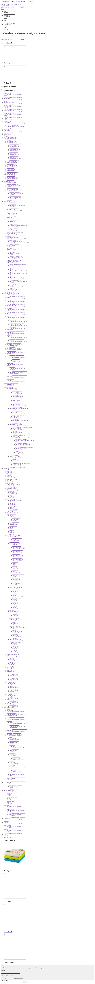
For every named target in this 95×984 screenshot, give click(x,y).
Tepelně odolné (13, 373)
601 (10, 285)
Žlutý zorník (12, 258)
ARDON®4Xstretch (17, 547)
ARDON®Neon (16, 554)
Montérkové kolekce (11, 490)
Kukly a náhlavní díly (12, 189)
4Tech (11, 491)
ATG (5, 95)
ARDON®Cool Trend (17, 548)
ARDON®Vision (16, 560)
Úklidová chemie (14, 157)
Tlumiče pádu (13, 226)
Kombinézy (12, 506)
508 (10, 265)
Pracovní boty (13, 674)
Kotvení (8, 217)
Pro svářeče (6, 782)
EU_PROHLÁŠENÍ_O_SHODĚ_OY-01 (10, 973)
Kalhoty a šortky (10, 797)
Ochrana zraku (7, 246)
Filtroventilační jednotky (12, 185)
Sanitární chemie (13, 154)
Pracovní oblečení (8, 482)
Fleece (5, 118)
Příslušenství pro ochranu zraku (17, 254)
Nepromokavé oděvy (11, 512)
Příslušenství (12, 289)
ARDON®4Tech (16, 546)
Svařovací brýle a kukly (15, 256)
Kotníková (9, 673)
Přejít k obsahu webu (16, 4)
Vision (11, 498)
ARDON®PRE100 (17, 555)
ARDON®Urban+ (16, 559)
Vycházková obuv (11, 479)
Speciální (9, 365)
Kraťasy (11, 508)
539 (10, 269)
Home (5, 11)
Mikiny (5, 136)
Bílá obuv (12, 683)
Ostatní (11, 288)
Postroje (11, 222)
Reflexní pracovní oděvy (15, 587)
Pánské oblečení (10, 180)
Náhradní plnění (7, 15)
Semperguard (10, 128)
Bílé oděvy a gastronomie (15, 500)
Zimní (8, 480)
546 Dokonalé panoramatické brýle (18, 270)
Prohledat (6, 980)
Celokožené (6, 98)
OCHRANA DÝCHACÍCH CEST (18, 408)
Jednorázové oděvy (11, 488)
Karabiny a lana (10, 216)
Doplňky (9, 471)
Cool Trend (12, 492)
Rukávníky (6, 805)
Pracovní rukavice (8, 707)
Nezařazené (6, 181)
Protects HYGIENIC (11, 125)
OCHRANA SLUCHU (15, 424)
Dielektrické (6, 107)
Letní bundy (6, 134)
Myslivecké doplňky (11, 178)
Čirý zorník (9, 248)
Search (22, 7)
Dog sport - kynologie (12, 177)
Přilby (11, 206)
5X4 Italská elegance (20, 445)
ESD (5, 116)
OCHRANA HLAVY (15, 417)
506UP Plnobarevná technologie (17, 264)
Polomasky (12, 198)
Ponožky (9, 472)
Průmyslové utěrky (14, 152)
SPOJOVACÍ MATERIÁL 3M (17, 467)
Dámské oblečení (11, 176)
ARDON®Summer (17, 558)
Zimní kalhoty (13, 608)
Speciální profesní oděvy (15, 596)
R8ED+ (11, 495)
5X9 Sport (12, 284)
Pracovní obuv (7, 669)
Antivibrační (6, 93)
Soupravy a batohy (14, 224)
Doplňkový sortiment (11, 138)
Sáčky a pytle (13, 153)
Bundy (11, 515)
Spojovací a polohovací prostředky (18, 225)
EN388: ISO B (16, 359)
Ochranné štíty (13, 204)
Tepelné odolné (7, 827)
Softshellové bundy (14, 484)
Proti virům (12, 347)
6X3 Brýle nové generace (16, 286)
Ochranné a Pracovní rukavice (11, 293)
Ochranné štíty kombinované (16, 205)
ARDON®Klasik (16, 552)
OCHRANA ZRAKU (15, 429)
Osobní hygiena (13, 148)
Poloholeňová (13, 690)
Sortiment (6, 12)
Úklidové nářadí (13, 160)
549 (10, 272)
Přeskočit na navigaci (6, 4)
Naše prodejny (7, 16)
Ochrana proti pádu (8, 214)
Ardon (8, 122)
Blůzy (11, 502)
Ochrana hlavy (7, 201)
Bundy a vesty (10, 483)
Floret (13, 563)
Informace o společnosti (9, 14)
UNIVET (9, 262)
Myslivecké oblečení (8, 174)
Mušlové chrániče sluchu (12, 237)
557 (10, 274)
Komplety (12, 507)
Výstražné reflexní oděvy (15, 598)
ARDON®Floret (16, 551)
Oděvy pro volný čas (11, 514)
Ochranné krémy (10, 141)
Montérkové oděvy (11, 499)
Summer (11, 496)
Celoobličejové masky (12, 184)
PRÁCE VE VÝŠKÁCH (16, 456)
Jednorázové (6, 121)
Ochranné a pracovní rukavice (14, 94)
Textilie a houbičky (14, 156)
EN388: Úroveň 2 (16, 759)
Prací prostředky (13, 150)
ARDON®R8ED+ (16, 556)
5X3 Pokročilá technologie (16, 278)
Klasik (14, 564)
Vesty (11, 486)
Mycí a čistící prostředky (9, 137)
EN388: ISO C (16, 360)
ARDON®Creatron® (17, 550)
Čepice (5, 101)
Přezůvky (9, 473)
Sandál (8, 475)
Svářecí (8, 376)
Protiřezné (12, 340)
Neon (13, 566)
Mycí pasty (9, 140)
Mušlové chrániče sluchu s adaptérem (15, 238)
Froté (8, 795)
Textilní (8, 380)
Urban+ (14, 570)
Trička (11, 532)
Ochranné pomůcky (11, 142)
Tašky (8, 802)
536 (10, 268)
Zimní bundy (13, 487)
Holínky (11, 685)
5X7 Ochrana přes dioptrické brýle (18, 281)
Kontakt (5, 18)
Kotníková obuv (13, 687)
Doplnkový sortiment (14, 144)
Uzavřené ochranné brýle (15, 257)
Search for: (3, 7)
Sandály (8, 476)
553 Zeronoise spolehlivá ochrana (17, 273)
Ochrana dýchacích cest (9, 182)
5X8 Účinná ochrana (14, 282)
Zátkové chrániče (14, 244)
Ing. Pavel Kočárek (18, 978)
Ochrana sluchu (7, 236)
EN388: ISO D (16, 361)
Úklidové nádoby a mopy (15, 158)
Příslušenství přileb (14, 208)
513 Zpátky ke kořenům (15, 266)
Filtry (8, 186)
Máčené (8, 335)
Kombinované (7, 130)
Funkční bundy (16, 518)
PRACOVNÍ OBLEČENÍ (13, 535)
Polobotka (9, 677)
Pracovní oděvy (10, 610)
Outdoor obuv (7, 469)
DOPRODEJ (13, 345)
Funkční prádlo (7, 120)
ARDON (12, 320)
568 (10, 276)
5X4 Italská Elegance (15, 280)
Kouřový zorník (10, 249)
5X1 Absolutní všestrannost (16, 277)
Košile (5, 133)
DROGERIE (13, 389)
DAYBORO (13, 494)
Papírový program (14, 149)
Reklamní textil (7, 790)
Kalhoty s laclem (13, 504)
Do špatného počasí (8, 110)
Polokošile (9, 801)
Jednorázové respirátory (12, 188)
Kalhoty (5, 129)
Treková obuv (10, 477)
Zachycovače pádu (14, 228)
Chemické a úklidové (9, 102)
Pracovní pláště (13, 510)
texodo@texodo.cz (32, 1)
